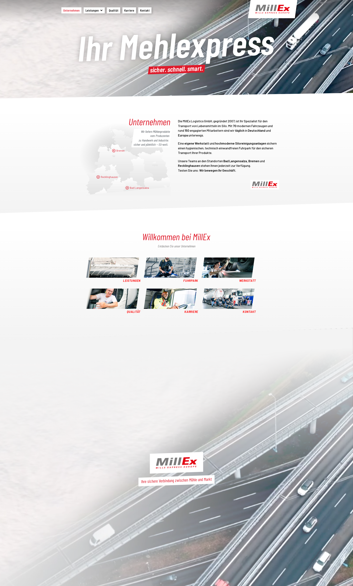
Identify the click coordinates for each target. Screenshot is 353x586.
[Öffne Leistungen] (101, 10)
